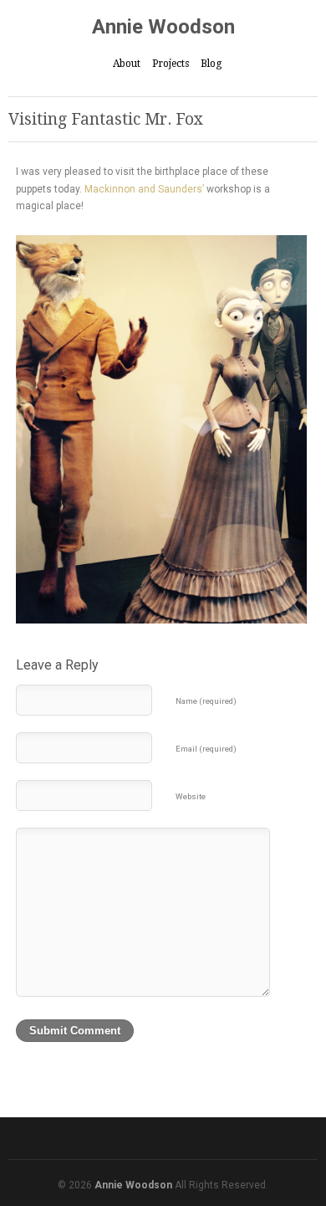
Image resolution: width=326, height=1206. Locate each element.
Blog (211, 63)
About (126, 63)
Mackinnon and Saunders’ (144, 189)
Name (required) (206, 701)
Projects (170, 63)
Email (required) (206, 748)
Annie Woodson (163, 26)
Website (191, 796)
